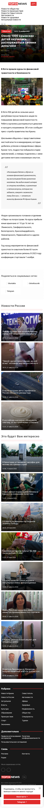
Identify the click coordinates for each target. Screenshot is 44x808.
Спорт (3, 720)
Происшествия (7, 717)
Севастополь (27, 693)
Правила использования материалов (11, 737)
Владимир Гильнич (8, 56)
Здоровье (26, 705)
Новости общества (10, 9)
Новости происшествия (12, 11)
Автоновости (7, 15)
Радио (3, 758)
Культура (5, 709)
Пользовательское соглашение (14, 742)
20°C (34, 4)
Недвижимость (28, 709)
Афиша (25, 701)
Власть (4, 705)
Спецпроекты (27, 717)
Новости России (7, 697)
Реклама (4, 754)
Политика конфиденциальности (31, 737)
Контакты (26, 754)
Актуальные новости (11, 20)
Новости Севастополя (11, 13)
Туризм (25, 720)
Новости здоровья (10, 17)
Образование (6, 713)
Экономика (5, 724)
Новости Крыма (7, 693)
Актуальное (6, 701)
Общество (26, 713)
